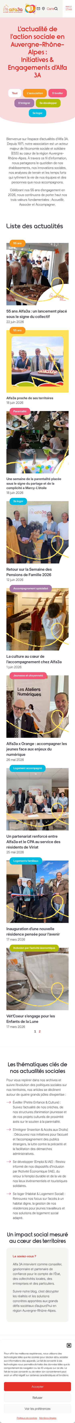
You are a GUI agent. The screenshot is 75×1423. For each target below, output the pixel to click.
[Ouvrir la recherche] (56, 8)
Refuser (37, 1398)
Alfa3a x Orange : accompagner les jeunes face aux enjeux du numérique (36, 749)
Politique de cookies (27, 1417)
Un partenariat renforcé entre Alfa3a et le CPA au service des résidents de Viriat (33, 842)
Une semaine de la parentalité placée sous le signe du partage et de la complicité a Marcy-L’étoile (33, 483)
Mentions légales (47, 1417)
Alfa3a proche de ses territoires (29, 398)
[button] (69, 1345)
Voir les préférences (37, 1409)
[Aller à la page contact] (39, 8)
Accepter (38, 1386)
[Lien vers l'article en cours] (37, 274)
